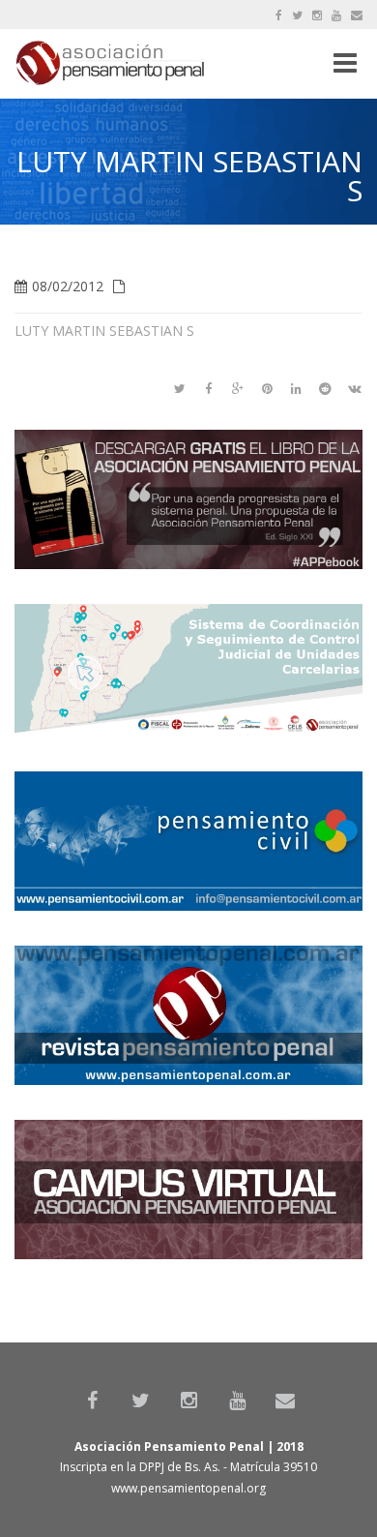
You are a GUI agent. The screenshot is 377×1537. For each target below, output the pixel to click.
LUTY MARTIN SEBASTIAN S (104, 330)
